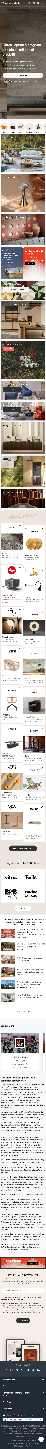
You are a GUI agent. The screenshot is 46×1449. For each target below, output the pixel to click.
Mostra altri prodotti (23, 848)
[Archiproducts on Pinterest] (17, 1370)
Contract (5, 1117)
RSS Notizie (34, 1443)
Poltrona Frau (23, 1140)
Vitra (38, 1125)
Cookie (33, 1441)
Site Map (29, 1446)
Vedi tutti (23, 909)
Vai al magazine (23, 1011)
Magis (9, 1145)
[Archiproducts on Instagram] (12, 1370)
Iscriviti (24, 1320)
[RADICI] (12, 471)
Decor (34, 1115)
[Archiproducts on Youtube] (33, 1370)
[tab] (23, 1380)
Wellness (41, 1115)
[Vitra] (11, 877)
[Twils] (31, 877)
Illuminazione (35, 1112)
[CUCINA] (21, 127)
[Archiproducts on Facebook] (7, 1370)
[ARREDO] (4, 127)
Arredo (24, 1112)
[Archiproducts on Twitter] (22, 1370)
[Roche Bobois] (31, 894)
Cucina (28, 1115)
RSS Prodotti (19, 1446)
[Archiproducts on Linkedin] (38, 1370)
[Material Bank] (12, 263)
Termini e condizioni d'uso (17, 1443)
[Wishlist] (33, 3)
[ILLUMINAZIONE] (30, 127)
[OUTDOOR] (38, 127)
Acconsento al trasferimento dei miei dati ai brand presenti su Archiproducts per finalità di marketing (21, 1299)
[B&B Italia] (11, 894)
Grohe (12, 1207)
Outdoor (11, 1115)
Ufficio (21, 1115)
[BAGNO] (12, 127)
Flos (7, 1128)
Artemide (13, 1128)
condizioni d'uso (26, 1304)
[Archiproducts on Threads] (28, 1370)
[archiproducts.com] (12, 3)
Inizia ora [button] (23, 75)
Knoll (3, 1128)
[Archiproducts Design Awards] (34, 263)
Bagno (3, 1115)
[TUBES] (34, 471)
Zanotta (20, 1128)
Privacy (13, 1441)
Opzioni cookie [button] (23, 1441)
